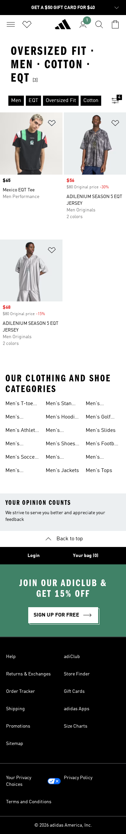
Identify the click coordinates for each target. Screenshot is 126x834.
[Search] (99, 24)
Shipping (15, 709)
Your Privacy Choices (18, 781)
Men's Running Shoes (56, 431)
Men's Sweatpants (99, 458)
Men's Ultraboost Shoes (58, 458)
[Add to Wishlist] (51, 124)
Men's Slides (101, 430)
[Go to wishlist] (27, 24)
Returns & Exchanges (28, 674)
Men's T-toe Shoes (19, 404)
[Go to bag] (115, 24)
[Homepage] (63, 27)
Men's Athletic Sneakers (22, 431)
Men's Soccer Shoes (21, 458)
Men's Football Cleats (103, 444)
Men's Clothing (96, 404)
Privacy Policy (78, 777)
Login (34, 555)
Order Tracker (20, 691)
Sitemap (14, 743)
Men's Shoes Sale (60, 444)
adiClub (72, 656)
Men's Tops (99, 470)
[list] (52, 100)
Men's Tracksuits (17, 444)
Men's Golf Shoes (98, 417)
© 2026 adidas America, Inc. (63, 825)
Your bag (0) (85, 555)
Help (11, 656)
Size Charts (75, 726)
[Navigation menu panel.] (11, 24)
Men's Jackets (62, 470)
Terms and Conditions (28, 802)
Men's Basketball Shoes (18, 471)
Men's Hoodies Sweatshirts (63, 417)
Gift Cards (74, 691)
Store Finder (77, 674)
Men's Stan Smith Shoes (60, 404)
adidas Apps (76, 709)
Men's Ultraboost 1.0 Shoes (21, 417)
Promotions (18, 726)
